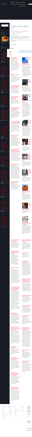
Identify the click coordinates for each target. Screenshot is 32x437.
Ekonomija (3, 410)
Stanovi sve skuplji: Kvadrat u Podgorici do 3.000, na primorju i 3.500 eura (26, 241)
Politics (10, 53)
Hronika (3, 418)
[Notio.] (4, 4)
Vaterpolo (10, 411)
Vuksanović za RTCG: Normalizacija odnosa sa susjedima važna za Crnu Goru (15, 388)
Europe (10, 52)
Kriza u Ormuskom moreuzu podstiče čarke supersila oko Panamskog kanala (15, 108)
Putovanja (15, 411)
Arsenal (3, 413)
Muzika (15, 412)
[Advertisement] (16, 14)
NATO (3, 412)
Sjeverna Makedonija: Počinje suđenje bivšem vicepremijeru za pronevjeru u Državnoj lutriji (15, 122)
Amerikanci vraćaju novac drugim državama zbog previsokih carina (15, 97)
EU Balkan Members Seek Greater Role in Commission (4, 56)
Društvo (3, 411)
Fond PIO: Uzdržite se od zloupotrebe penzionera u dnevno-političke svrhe (26, 328)
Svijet (3, 417)
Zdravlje (15, 410)
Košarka (10, 410)
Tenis (10, 413)
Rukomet (10, 412)
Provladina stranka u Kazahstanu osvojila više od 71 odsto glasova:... (26, 223)
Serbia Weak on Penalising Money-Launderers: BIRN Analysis (4, 70)
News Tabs (11, 51)
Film (15, 413)
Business (10, 54)
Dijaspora (3, 419)
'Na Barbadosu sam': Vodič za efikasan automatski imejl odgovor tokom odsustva (15, 86)
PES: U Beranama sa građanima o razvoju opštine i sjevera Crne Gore (15, 358)
